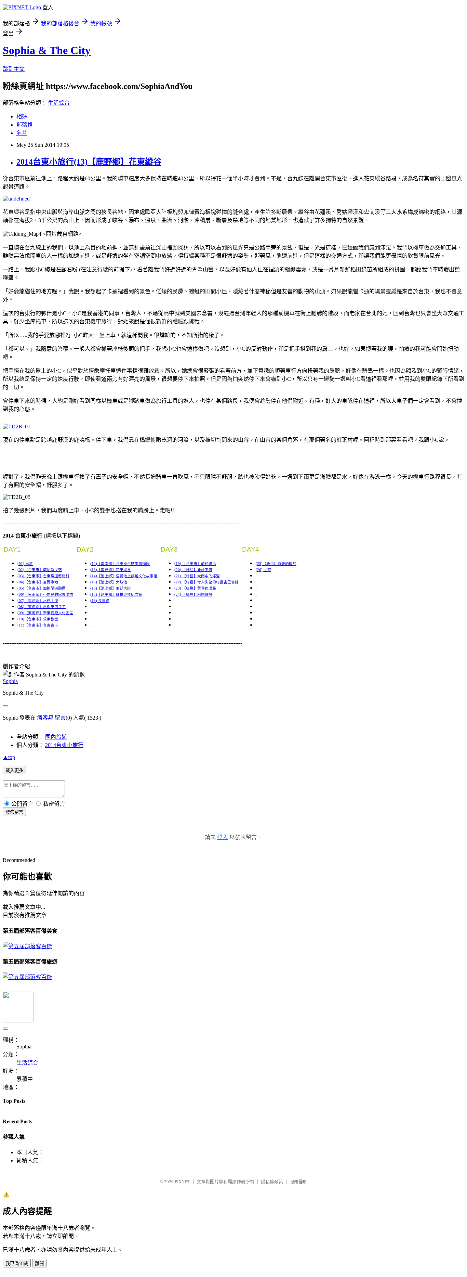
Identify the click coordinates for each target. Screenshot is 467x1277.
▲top (9, 757)
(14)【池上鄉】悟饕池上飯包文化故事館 (123, 576)
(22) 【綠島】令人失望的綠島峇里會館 (206, 582)
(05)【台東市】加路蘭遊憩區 (41, 588)
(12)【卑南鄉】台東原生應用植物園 (120, 564)
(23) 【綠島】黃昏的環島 (195, 588)
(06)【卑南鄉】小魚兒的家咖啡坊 (45, 594)
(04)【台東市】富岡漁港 (37, 582)
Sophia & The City (47, 50)
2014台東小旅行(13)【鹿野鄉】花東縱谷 (88, 161)
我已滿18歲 (16, 1263)
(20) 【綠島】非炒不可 (193, 570)
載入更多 (14, 770)
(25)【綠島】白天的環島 (276, 564)
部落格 (24, 125)
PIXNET (182, 1181)
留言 (60, 718)
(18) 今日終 (99, 601)
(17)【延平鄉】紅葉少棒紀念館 (116, 594)
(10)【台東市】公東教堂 (37, 619)
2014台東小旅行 (64, 745)
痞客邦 (45, 718)
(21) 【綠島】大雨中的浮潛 (197, 576)
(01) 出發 (25, 564)
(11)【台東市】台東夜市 (37, 625)
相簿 (21, 116)
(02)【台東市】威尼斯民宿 (39, 570)
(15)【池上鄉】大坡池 (108, 582)
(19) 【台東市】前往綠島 (195, 564)
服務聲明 (298, 1181)
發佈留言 (14, 812)
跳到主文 (14, 69)
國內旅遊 (56, 737)
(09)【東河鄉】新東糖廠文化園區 (45, 613)
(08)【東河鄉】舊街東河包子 (41, 607)
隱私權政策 (272, 1181)
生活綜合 (59, 103)
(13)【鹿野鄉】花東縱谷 (110, 570)
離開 (39, 1263)
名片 (21, 133)
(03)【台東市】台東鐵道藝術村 (43, 576)
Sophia (10, 681)
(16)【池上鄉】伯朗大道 (110, 588)
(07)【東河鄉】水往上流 (37, 601)
